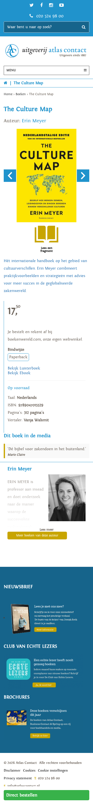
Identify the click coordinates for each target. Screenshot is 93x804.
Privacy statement (18, 778)
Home (8, 94)
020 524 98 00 (49, 16)
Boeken (21, 94)
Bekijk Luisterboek (24, 368)
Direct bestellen (21, 795)
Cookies (29, 771)
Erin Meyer (34, 121)
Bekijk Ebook (19, 373)
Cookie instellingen (53, 771)
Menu (11, 70)
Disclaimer (12, 771)
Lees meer (47, 530)
